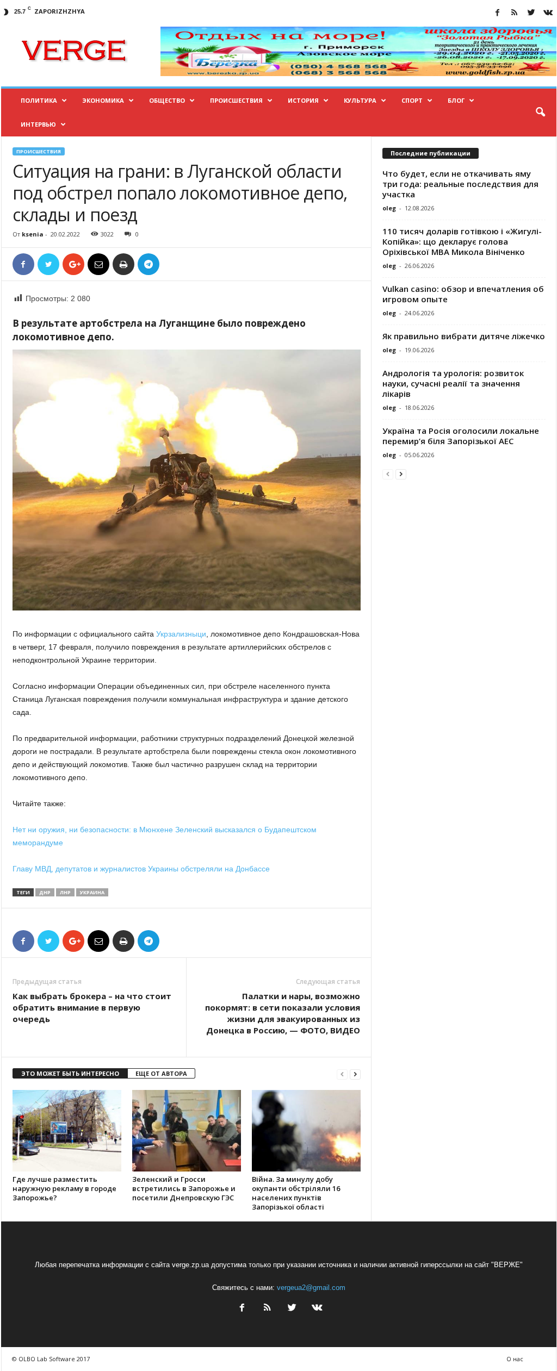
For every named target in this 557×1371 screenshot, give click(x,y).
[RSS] (514, 13)
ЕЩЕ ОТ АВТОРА (161, 1073)
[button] (540, 112)
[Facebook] (497, 13)
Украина (92, 892)
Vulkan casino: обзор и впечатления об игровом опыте (463, 293)
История (303, 100)
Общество (167, 100)
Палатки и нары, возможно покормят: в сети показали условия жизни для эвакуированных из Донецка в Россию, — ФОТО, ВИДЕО (282, 1013)
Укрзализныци (181, 634)
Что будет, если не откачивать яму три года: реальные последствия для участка (460, 184)
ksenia (33, 234)
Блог (456, 100)
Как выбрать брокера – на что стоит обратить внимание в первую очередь (92, 1007)
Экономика (103, 100)
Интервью (38, 124)
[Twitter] (531, 13)
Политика (39, 100)
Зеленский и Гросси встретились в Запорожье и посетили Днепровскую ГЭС (184, 1188)
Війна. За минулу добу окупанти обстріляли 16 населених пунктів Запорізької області (296, 1193)
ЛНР (65, 892)
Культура (360, 100)
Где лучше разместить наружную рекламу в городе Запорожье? (64, 1188)
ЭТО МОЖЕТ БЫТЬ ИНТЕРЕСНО (70, 1073)
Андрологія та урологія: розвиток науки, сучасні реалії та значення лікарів (453, 383)
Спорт (412, 100)
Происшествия (236, 100)
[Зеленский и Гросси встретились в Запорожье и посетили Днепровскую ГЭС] (186, 1130)
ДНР (45, 892)
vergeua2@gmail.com (311, 1287)
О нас (514, 1359)
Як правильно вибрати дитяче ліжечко (463, 336)
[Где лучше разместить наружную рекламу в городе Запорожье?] (67, 1130)
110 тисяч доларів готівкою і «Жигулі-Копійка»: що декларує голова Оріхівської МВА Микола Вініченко (462, 241)
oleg (389, 208)
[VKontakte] (548, 13)
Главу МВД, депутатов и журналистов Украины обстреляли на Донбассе (141, 868)
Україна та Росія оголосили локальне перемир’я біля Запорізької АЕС (460, 435)
